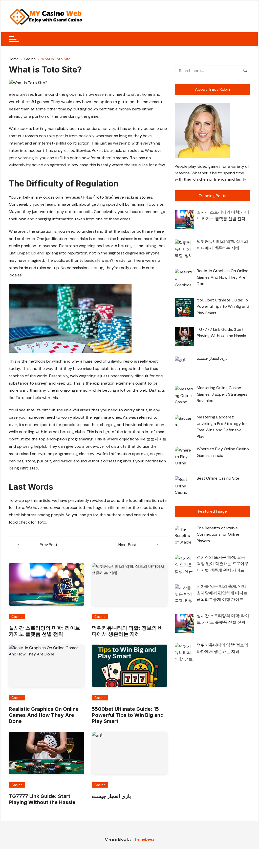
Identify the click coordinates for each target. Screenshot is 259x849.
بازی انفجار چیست (111, 796)
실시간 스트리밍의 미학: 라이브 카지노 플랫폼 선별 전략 (44, 631)
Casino (17, 617)
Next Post (127, 544)
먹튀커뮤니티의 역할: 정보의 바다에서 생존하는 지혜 (127, 631)
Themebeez (143, 839)
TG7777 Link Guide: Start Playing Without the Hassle (42, 799)
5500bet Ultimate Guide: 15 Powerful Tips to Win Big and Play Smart (128, 715)
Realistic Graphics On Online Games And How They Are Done (44, 715)
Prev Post (48, 544)
